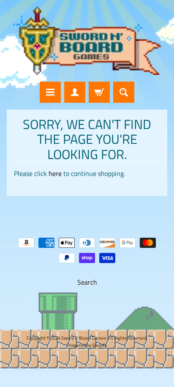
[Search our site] (123, 92)
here (55, 173)
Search (87, 282)
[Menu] (50, 92)
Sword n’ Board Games (83, 337)
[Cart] (99, 92)
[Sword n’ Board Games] (87, 41)
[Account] (74, 92)
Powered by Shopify (87, 345)
